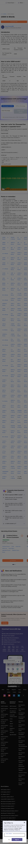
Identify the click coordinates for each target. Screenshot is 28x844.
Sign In (17, 839)
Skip (9, 839)
